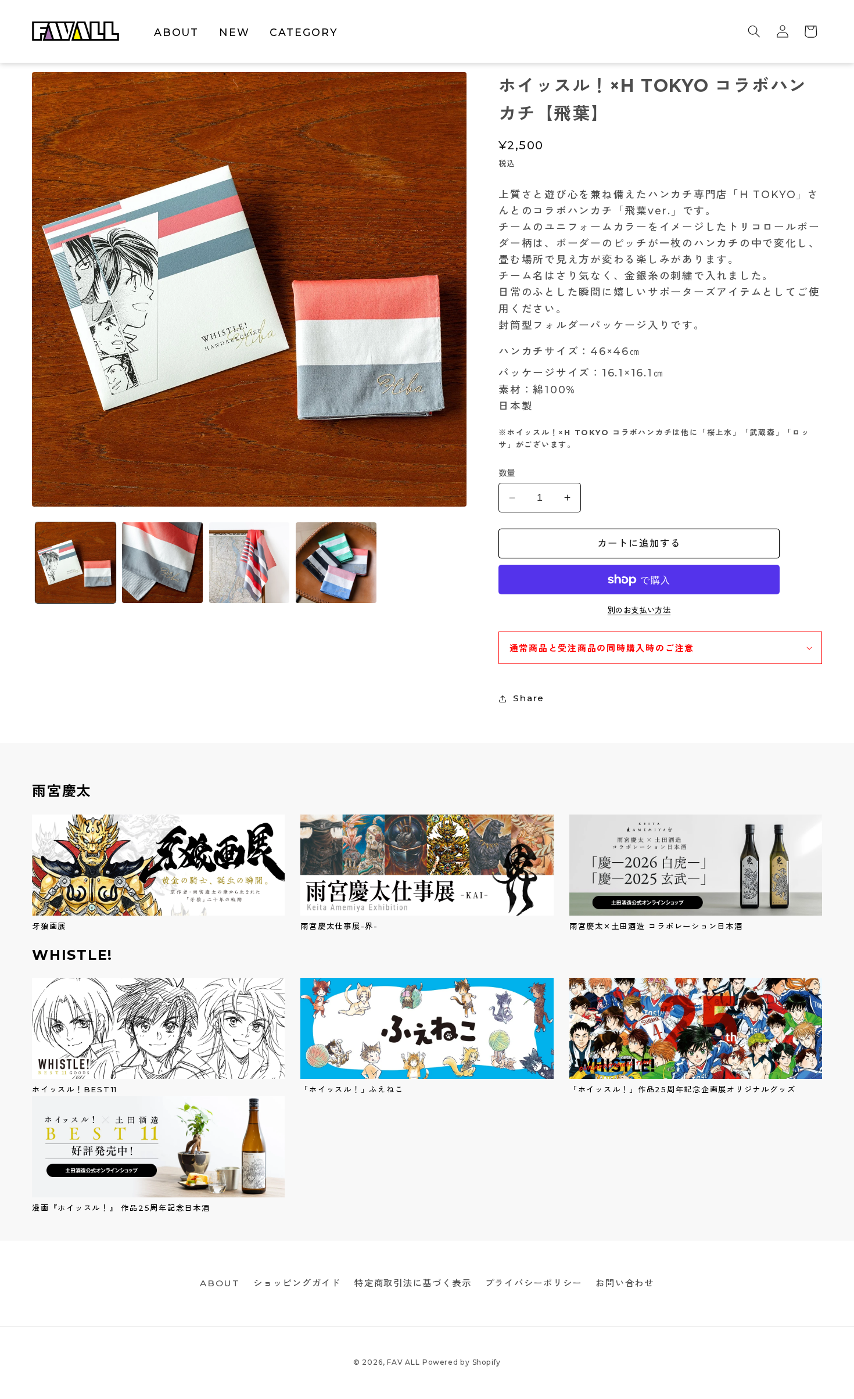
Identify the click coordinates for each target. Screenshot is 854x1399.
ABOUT (176, 32)
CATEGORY (304, 32)
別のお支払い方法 (639, 610)
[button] (754, 31)
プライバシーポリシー (534, 1283)
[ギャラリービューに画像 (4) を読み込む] (336, 562)
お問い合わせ (624, 1283)
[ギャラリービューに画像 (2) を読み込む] (162, 562)
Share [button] (528, 698)
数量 (506, 473)
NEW (234, 32)
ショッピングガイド (297, 1283)
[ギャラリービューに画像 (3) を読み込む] (249, 562)
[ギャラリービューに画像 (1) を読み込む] (75, 562)
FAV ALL (403, 1362)
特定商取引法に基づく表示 (412, 1283)
